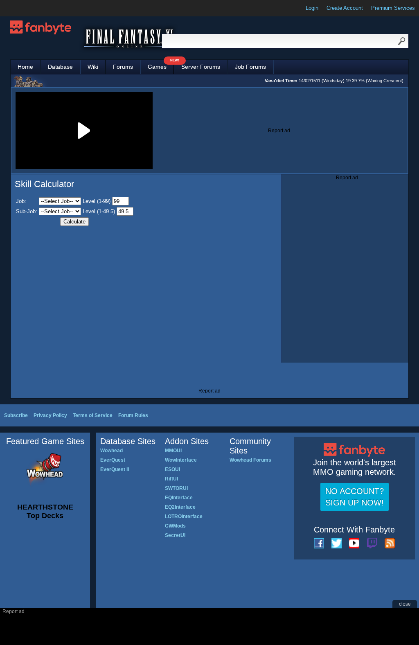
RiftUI (171, 479)
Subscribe (16, 415)
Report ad (279, 130)
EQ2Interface (180, 507)
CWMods (175, 526)
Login (312, 8)
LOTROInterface (184, 516)
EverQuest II (114, 469)
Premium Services (393, 8)
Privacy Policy (50, 415)
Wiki (93, 66)
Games (161, 65)
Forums (123, 66)
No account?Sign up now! (354, 497)
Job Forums (250, 66)
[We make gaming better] (26, 8)
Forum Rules (133, 415)
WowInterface (181, 460)
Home (25, 66)
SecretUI (175, 535)
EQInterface (179, 498)
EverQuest (112, 460)
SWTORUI (176, 488)
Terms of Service (93, 415)
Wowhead (111, 450)
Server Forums (200, 66)
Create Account (345, 8)
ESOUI (172, 469)
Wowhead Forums (250, 460)
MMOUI (173, 450)
